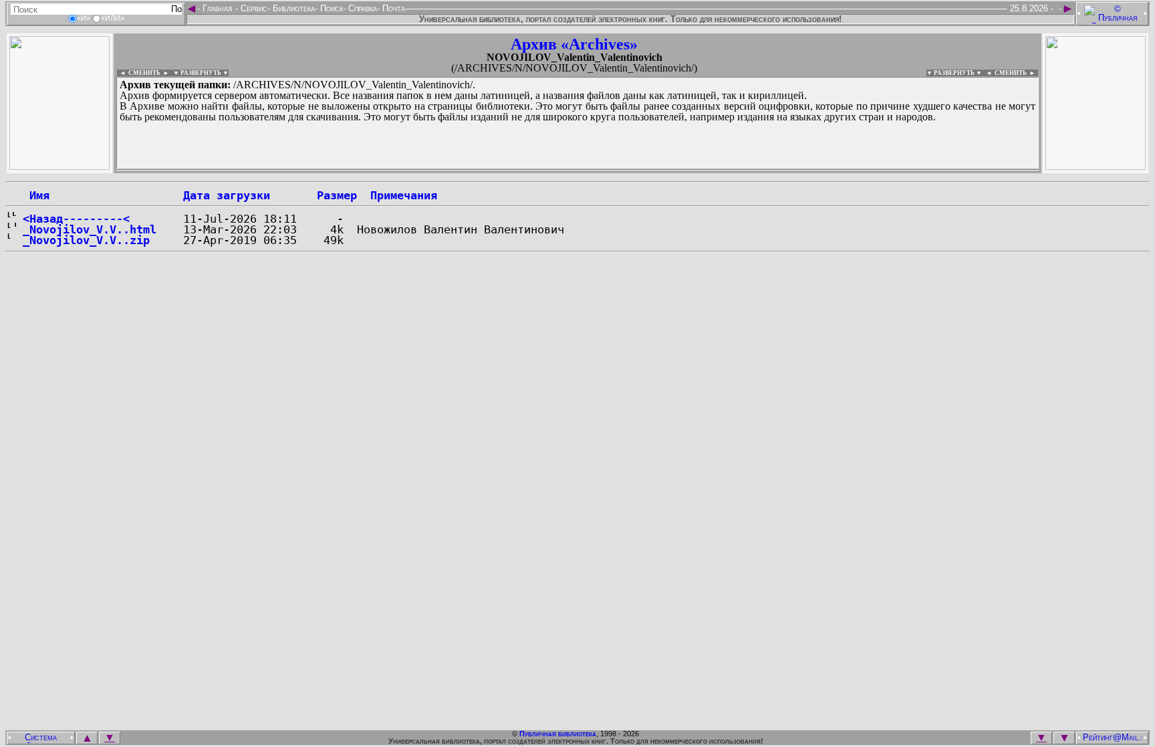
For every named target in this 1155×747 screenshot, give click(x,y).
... (441, 170)
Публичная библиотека (557, 734)
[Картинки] (1095, 166)
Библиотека (292, 8)
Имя (36, 195)
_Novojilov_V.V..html (89, 229)
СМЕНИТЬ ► (1016, 73)
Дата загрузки (226, 195)
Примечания (403, 195)
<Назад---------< (76, 218)
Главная (217, 8)
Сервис (252, 8)
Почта (392, 8)
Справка (361, 8)
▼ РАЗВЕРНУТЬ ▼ (201, 73)
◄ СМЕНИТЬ (138, 73)
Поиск (330, 8)
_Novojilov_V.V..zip (86, 240)
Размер (337, 195)
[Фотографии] (59, 166)
